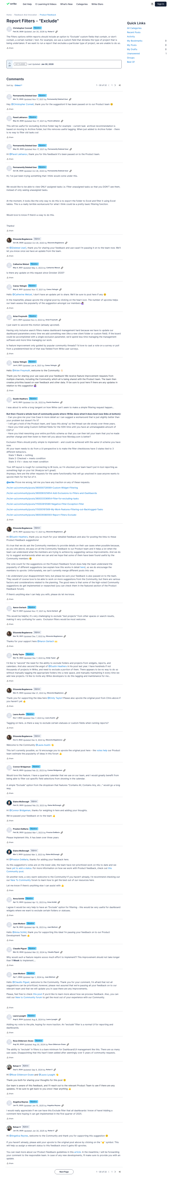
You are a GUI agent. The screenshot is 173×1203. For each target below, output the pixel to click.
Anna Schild (18, 898)
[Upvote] (9, 63)
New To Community (21, 880)
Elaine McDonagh (21, 801)
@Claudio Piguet (20, 982)
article (77, 1152)
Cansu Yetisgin (20, 286)
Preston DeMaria (20, 829)
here (82, 567)
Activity (131, 36)
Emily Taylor (18, 654)
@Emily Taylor (54, 698)
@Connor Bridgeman (20, 810)
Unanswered (147, 53)
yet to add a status (21, 868)
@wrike (10, 482)
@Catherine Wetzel (22, 294)
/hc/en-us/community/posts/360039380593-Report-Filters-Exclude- (41, 514)
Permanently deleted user (25, 95)
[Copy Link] (56, 31)
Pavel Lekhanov (20, 117)
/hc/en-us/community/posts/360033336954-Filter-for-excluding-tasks (42, 498)
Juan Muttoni (19, 923)
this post (37, 994)
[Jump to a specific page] (119, 85)
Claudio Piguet (20, 948)
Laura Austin (19, 714)
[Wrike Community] (12, 4)
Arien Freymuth (20, 316)
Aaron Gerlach (19, 607)
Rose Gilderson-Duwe (23, 1041)
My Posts (147, 45)
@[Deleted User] (17, 247)
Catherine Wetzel (21, 264)
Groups (130, 57)
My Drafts (147, 49)
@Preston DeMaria (18, 859)
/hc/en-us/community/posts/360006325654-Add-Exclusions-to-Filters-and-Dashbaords (51, 493)
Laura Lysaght (19, 1016)
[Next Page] (115, 85)
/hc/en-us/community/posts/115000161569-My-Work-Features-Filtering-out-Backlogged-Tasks (54, 509)
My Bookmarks (147, 40)
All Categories (134, 28)
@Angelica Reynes (18, 1135)
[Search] (152, 4)
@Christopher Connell (22, 104)
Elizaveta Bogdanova (22, 239)
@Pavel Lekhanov (18, 154)
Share (9, 48)
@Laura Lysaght (47, 1074)
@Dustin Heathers (18, 536)
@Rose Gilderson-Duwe (21, 1074)
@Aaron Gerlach (45, 641)
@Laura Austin (43, 745)
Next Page (64, 1172)
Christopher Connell (22, 28)
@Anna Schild (19, 932)
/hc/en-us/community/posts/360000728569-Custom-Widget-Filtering (42, 487)
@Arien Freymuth (21, 370)
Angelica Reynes (20, 1102)
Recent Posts (133, 32)
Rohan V (51, 32)
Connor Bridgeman (22, 767)
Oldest (18, 85)
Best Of (131, 62)
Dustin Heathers (20, 399)
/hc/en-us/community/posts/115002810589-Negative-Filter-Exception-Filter (45, 504)
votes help (102, 750)
